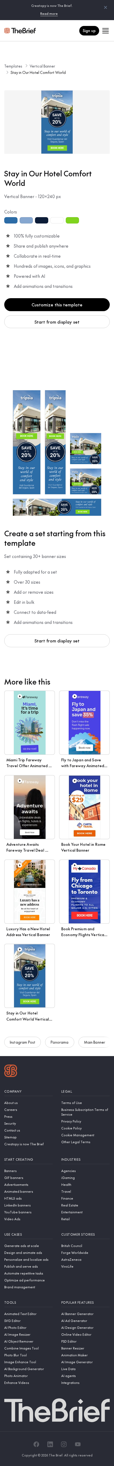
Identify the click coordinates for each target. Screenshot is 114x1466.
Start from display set (57, 322)
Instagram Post (22, 1042)
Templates (13, 66)
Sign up (89, 30)
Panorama (59, 1042)
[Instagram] (64, 1444)
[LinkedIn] (50, 1444)
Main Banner (95, 1042)
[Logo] (10, 1071)
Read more (49, 13)
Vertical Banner (42, 66)
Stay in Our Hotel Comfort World (38, 72)
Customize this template (57, 304)
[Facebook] (36, 1444)
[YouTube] (77, 1444)
